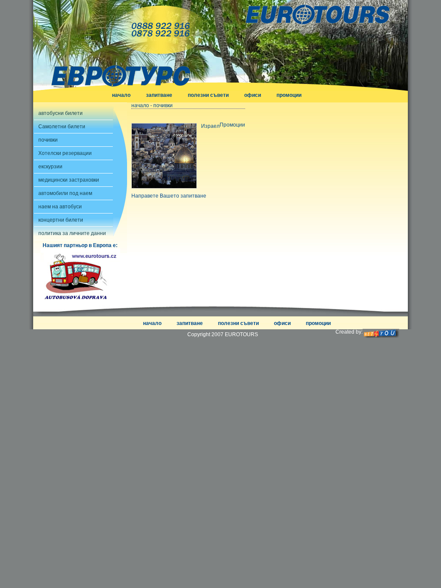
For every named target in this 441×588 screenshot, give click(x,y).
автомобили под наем (65, 193)
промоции (288, 95)
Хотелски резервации (65, 153)
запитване (159, 95)
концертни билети (60, 220)
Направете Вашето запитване (168, 196)
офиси (252, 95)
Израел (210, 126)
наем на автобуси (60, 207)
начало (121, 95)
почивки (48, 140)
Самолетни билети (61, 127)
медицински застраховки (68, 180)
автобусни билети (60, 113)
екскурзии (50, 167)
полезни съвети (208, 95)
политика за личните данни (72, 233)
